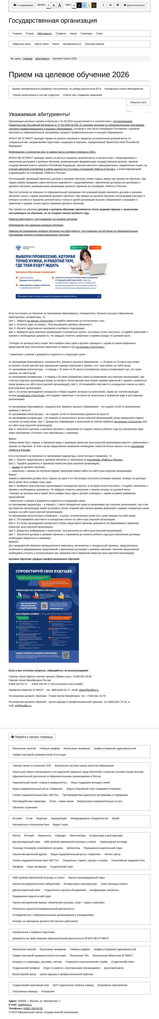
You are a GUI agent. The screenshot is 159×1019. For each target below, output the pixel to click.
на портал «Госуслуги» (40, 320)
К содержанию (24, 5)
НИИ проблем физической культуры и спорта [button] (70, 841)
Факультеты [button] (44, 835)
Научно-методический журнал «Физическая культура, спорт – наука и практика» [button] (59, 902)
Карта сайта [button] (42, 44)
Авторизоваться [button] (72, 44)
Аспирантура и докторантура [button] (106, 835)
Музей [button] (115, 818)
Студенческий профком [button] (26, 968)
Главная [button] (17, 33)
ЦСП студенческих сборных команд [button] (73, 985)
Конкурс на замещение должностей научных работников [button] (45, 921)
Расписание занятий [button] (24, 748)
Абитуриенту (42, 58)
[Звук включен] (110, 5)
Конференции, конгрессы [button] (104, 890)
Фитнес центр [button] (112, 854)
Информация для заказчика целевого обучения (36, 225)
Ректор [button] (16, 835)
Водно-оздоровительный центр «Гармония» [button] (38, 788)
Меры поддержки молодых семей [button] (90, 782)
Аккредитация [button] (59, 818)
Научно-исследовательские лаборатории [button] (36, 883)
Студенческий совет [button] (61, 866)
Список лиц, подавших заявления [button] (82, 95)
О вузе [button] (30, 33)
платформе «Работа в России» (105, 459)
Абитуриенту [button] (44, 33)
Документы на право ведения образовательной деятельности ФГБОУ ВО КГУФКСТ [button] (61, 938)
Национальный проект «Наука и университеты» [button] (40, 782)
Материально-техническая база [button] (31, 824)
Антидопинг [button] (48, 991)
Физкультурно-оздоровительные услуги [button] (99, 801)
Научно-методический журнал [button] (30, 854)
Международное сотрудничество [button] (89, 818)
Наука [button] (73, 33)
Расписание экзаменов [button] (77, 748)
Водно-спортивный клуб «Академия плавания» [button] (94, 788)
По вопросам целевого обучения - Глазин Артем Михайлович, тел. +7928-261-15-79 (57, 696)
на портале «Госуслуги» (90, 347)
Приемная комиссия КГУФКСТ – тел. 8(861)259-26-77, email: (54, 690)
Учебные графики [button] (50, 748)
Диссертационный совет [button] (26, 841)
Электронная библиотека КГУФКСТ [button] (112, 955)
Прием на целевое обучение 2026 (69, 74)
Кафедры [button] (60, 835)
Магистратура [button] (78, 835)
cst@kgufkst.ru (23, 705)
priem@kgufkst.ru (89, 690)
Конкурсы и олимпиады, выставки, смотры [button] (37, 961)
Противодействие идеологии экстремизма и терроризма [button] (95, 795)
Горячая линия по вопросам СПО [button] (32, 765)
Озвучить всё (138, 102)
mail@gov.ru (25, 1004)
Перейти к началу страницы (33, 737)
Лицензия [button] (41, 818)
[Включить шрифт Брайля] (103, 5)
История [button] (17, 818)
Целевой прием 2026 (64, 58)
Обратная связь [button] (22, 44)
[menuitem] (17, 33)
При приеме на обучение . (73, 211)
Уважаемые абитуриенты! (39, 114)
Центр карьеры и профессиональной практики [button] (66, 974)
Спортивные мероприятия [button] (112, 985)
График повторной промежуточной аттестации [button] (39, 754)
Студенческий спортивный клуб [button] (31, 985)
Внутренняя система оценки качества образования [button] (84, 765)
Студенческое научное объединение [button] (65, 890)
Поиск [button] (55, 44)
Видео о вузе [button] (60, 824)
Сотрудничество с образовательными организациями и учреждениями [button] (53, 915)
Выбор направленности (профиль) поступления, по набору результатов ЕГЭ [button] (57, 88)
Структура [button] (86, 33)
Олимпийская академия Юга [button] (128, 860)
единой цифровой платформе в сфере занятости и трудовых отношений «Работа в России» (62, 169)
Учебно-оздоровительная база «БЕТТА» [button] (36, 795)
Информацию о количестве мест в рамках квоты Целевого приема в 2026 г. (52, 151)
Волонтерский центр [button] (24, 974)
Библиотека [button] (73, 848)
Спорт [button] (99, 33)
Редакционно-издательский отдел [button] (103, 848)
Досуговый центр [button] (114, 968)
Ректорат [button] (29, 835)
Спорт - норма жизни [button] (61, 801)
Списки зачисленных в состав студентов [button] (36, 95)
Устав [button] (29, 818)
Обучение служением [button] (25, 807)
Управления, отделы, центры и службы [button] (85, 860)
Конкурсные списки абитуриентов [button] (124, 88)
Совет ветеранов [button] (36, 866)
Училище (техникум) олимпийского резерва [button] (38, 848)
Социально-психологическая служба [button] (87, 961)
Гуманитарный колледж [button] (113, 841)
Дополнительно (135, 5)
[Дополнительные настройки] (118, 5)
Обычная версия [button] (94, 44)
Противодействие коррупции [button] (29, 801)
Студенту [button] (61, 33)
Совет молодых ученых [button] (114, 883)
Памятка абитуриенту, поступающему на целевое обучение (43, 219)
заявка (16, 467)
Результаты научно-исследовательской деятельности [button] (43, 908)
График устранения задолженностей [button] (115, 748)
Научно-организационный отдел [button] (86, 877)
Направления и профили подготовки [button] (34, 932)
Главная (27, 58)
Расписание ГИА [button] (79, 955)
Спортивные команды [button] (25, 991)
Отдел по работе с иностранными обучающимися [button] (71, 968)
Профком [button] (18, 866)
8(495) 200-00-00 (33, 1008)
